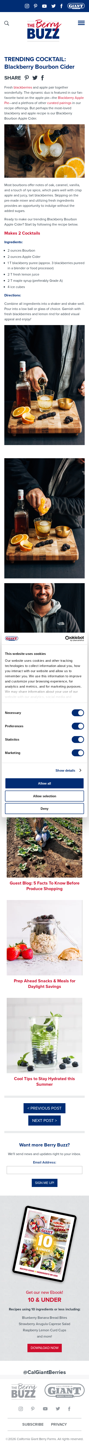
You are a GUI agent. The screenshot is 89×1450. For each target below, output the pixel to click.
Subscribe (33, 1424)
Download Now (45, 1347)
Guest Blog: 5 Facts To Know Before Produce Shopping (44, 886)
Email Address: (44, 1162)
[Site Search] (6, 23)
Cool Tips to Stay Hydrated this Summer (44, 1081)
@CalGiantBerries (44, 1372)
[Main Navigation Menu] (81, 23)
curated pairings (59, 102)
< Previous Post (44, 1108)
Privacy (59, 1424)
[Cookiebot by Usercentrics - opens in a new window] (65, 638)
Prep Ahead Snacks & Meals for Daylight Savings (44, 984)
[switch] (78, 726)
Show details (65, 770)
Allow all (44, 783)
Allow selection (44, 796)
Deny (44, 808)
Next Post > (44, 1120)
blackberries (23, 87)
